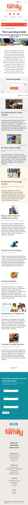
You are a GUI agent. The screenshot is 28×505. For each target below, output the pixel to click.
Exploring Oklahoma (14, 474)
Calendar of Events (14, 467)
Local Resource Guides (14, 480)
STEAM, (17, 117)
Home (2, 28)
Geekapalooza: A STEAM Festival (14, 469)
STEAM (3, 151)
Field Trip (17, 283)
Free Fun (14, 492)
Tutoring (21, 117)
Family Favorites (14, 482)
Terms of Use (13, 503)
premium (24, 145)
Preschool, (4, 253)
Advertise (20, 16)
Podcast (14, 485)
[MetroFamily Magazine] (14, 6)
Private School (12, 253)
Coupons (14, 493)
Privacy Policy (20, 503)
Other (16, 316)
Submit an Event (14, 459)
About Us (6, 16)
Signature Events (14, 457)
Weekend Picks (14, 472)
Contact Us (14, 460)
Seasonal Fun (14, 470)
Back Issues (14, 447)
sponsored (24, 110)
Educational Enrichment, (8, 117)
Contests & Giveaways (14, 456)
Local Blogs (14, 483)
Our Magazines (13, 16)
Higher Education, (20, 150)
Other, (17, 220)
